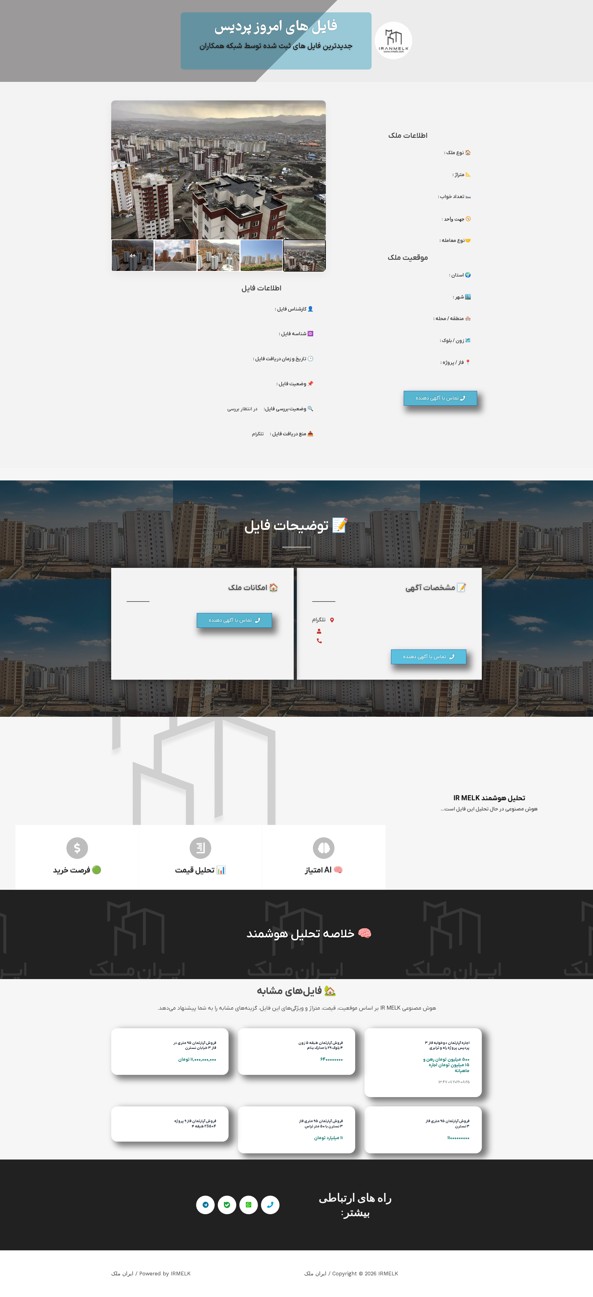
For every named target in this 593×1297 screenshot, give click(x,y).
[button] (440, 398)
